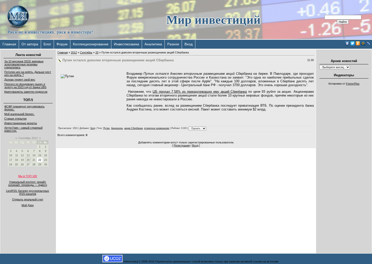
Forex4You (352, 83)
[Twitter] (352, 43)
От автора (30, 44)
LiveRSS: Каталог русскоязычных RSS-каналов (27, 192)
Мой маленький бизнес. (19, 114)
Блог (47, 44)
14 (33, 155)
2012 (74, 52)
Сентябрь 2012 (28, 138)
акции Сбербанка (133, 128)
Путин (106, 128)
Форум (62, 44)
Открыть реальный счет (27, 199)
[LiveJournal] (368, 43)
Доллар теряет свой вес (19, 79)
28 (33, 164)
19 (22, 159)
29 (39, 164)
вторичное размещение (156, 128)
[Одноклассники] (358, 43)
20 (28, 159)
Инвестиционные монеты (20, 123)
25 (16, 164)
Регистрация (182, 145)
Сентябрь (86, 52)
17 (10, 159)
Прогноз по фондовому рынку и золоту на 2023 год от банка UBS (25, 86)
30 (45, 164)
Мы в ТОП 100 (27, 176)
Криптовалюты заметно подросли (25, 91)
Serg (92, 128)
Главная (9, 44)
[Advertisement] (344, 164)
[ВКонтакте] (347, 43)
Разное (173, 44)
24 (10, 164)
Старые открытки (15, 118)
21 (33, 159)
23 (45, 159)
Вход (188, 44)
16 (45, 155)
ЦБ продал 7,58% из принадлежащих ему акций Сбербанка (200, 91)
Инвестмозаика (126, 44)
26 (22, 164)
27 (28, 164)
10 (10, 155)
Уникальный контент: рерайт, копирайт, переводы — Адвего (27, 183)
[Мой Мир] (363, 43)
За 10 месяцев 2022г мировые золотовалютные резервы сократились (24, 64)
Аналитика (153, 44)
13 (28, 155)
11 (16, 155)
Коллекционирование (91, 44)
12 (22, 155)
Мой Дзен (28, 205)
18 (16, 159)
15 (39, 155)
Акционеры (117, 128)
